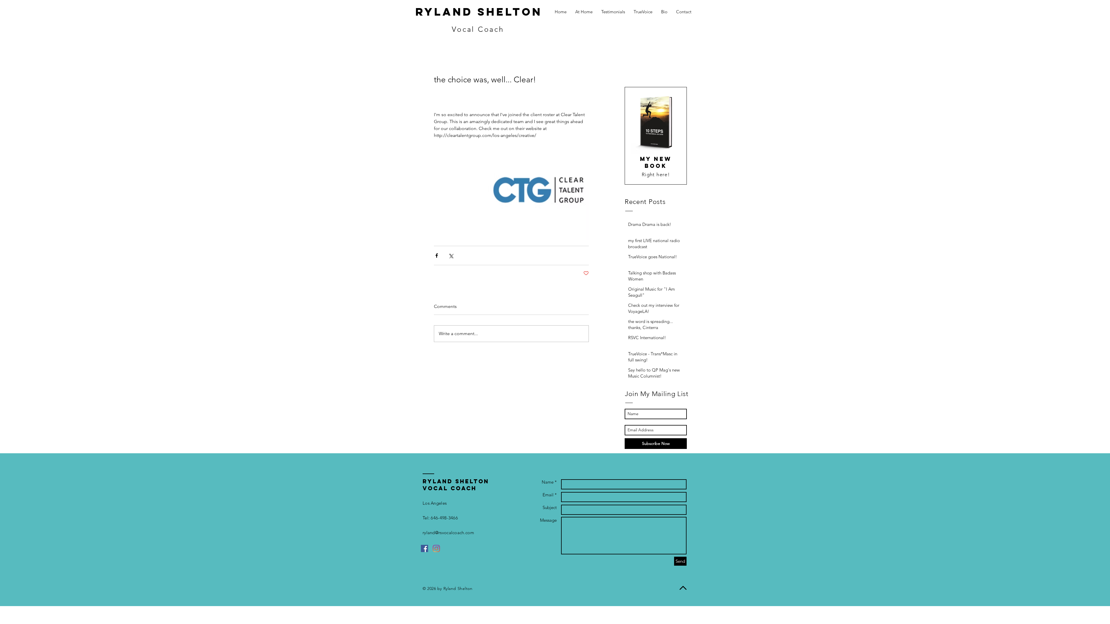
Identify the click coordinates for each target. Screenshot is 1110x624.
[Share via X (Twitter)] (451, 255)
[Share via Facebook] (436, 255)
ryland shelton (478, 11)
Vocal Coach (478, 29)
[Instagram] (436, 548)
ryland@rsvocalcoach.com (448, 532)
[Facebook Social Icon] (424, 548)
